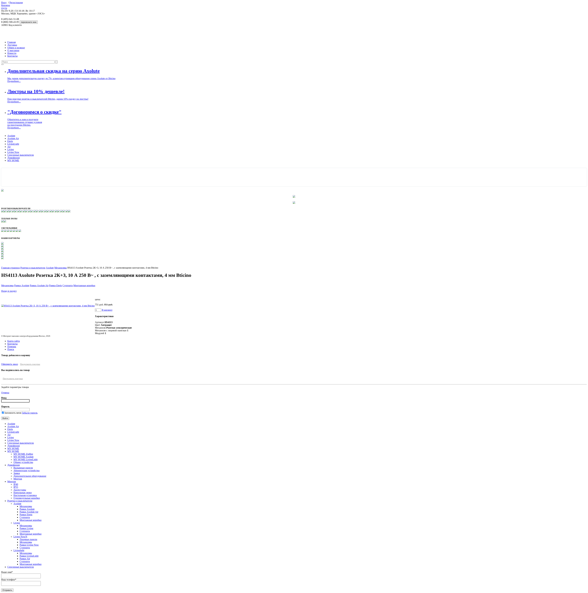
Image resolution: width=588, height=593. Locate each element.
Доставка (12, 45)
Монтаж (17, 478)
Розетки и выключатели (32, 267)
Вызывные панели (23, 467)
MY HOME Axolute (23, 456)
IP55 (15, 487)
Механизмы (60, 267)
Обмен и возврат (16, 47)
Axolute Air (13, 138)
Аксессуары (19, 489)
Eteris (10, 141)
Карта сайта (13, 341)
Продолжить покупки (30, 364)
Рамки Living (26, 528)
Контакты (12, 56)
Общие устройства (23, 462)
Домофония (13, 157)
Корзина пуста (5, 6)
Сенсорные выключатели (20, 155)
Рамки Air (25, 558)
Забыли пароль (30, 413)
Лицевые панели (28, 539)
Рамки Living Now (29, 545)
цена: (97, 299)
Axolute (11, 135)
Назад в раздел (9, 291)
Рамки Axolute (21, 285)
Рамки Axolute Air (39, 285)
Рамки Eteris (55, 285)
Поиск (10, 349)
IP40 (15, 484)
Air (9, 146)
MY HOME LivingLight (25, 459)
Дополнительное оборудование (29, 476)
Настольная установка (25, 495)
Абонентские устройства (26, 470)
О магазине (13, 50)
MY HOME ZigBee (23, 454)
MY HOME (13, 160)
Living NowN (20, 536)
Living (10, 149)
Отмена (5, 392)
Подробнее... (14, 81)
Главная (11, 42)
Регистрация (16, 2)
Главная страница (10, 267)
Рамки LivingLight (29, 556)
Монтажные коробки (84, 285)
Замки (16, 473)
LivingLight (13, 144)
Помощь (11, 346)
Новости (11, 53)
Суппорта (67, 285)
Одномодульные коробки (26, 498)
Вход (3, 2)
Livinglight (18, 550)
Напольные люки (22, 492)
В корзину (107, 310)
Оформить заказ (9, 364)
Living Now (13, 152)
